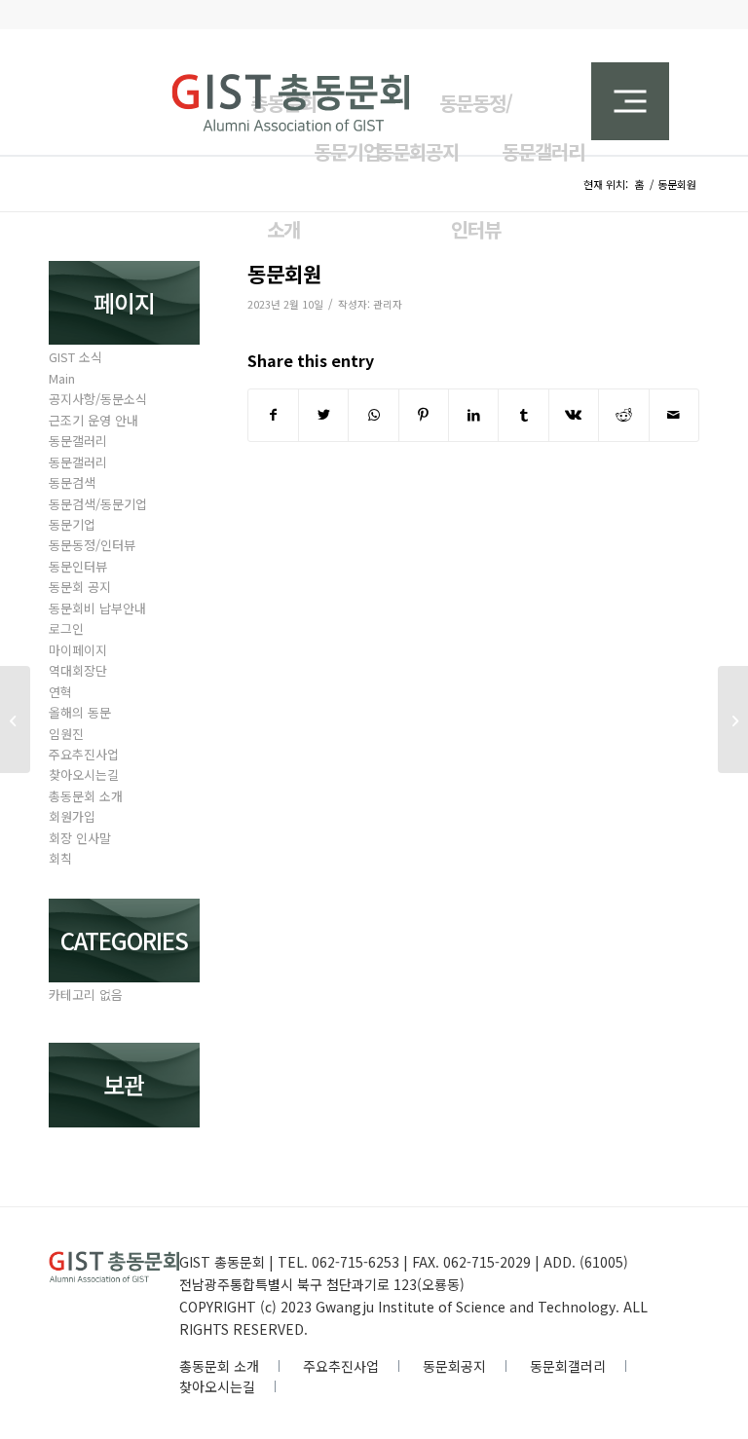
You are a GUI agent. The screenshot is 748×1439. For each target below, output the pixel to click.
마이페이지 (78, 650)
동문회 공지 (80, 586)
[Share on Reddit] (623, 414)
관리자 (387, 304)
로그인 (66, 628)
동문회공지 (454, 1366)
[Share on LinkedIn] (473, 414)
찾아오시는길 (84, 774)
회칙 (60, 858)
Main (62, 378)
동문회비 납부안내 (97, 608)
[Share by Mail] (674, 414)
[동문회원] (15, 719)
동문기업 (72, 524)
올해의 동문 (80, 712)
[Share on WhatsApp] (373, 414)
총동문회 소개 (86, 796)
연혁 (60, 692)
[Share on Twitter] (323, 414)
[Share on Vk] (573, 414)
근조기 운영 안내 (93, 420)
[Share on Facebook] (273, 414)
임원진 (66, 733)
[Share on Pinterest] (423, 414)
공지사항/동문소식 (98, 398)
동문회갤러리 (568, 1366)
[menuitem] (470, 140)
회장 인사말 (80, 838)
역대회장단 (78, 670)
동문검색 (72, 482)
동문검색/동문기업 (98, 504)
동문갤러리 (78, 440)
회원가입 (72, 816)
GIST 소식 (75, 357)
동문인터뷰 (78, 566)
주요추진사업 (84, 754)
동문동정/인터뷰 (92, 544)
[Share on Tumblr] (523, 414)
